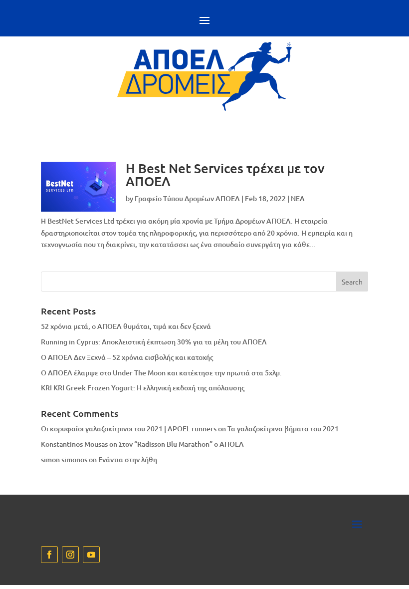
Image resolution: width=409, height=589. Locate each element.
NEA (298, 198)
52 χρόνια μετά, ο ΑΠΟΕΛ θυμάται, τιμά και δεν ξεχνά (126, 326)
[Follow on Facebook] (49, 554)
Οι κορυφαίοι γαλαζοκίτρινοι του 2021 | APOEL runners (128, 428)
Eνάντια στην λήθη (127, 459)
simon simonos (64, 459)
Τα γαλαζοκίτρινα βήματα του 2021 (283, 428)
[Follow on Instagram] (70, 554)
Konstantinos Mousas (74, 444)
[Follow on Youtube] (91, 554)
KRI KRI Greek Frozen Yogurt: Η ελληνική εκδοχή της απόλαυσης (142, 387)
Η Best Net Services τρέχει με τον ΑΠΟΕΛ (225, 174)
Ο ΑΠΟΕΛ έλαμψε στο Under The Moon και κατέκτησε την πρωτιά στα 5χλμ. (161, 372)
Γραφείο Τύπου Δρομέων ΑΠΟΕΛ (187, 198)
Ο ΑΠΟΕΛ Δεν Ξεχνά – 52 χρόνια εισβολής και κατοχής (127, 357)
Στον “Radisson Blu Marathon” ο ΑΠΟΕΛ (181, 444)
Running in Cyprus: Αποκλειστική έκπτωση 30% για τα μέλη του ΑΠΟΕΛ (154, 341)
